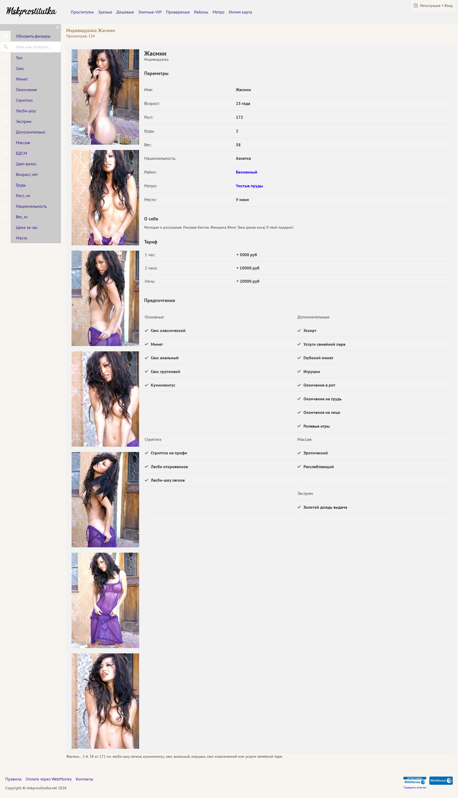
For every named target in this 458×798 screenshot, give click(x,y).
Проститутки (82, 12)
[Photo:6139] (105, 399)
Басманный (246, 172)
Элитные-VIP (150, 12)
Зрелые (105, 12)
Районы (201, 12)
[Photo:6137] (105, 197)
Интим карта (240, 12)
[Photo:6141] (105, 600)
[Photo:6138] (105, 298)
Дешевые (125, 12)
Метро (218, 12)
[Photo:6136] (105, 97)
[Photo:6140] (105, 499)
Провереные (178, 12)
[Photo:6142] (105, 701)
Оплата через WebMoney (49, 779)
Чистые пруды (249, 185)
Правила (13, 779)
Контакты (84, 779)
